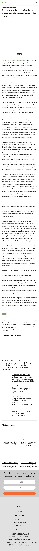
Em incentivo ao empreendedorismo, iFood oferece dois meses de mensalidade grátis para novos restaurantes (18, 366)
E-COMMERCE (19, 314)
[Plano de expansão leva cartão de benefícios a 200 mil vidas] (28, 432)
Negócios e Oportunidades (11, 360)
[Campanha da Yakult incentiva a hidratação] (10, 432)
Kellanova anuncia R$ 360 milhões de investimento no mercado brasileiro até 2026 (23, 379)
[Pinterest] (12, 20)
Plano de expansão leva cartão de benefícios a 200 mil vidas (28, 443)
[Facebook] (4, 20)
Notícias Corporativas (9, 7)
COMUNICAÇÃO (10, 314)
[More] (21, 20)
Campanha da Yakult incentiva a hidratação (10, 442)
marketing (32, 314)
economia (25, 314)
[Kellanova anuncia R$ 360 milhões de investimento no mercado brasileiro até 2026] (6, 378)
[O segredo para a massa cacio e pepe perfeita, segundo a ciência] (6, 389)
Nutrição (15, 409)
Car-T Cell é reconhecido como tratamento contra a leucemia (28, 466)
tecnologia (5, 316)
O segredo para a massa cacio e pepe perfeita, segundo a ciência (21, 390)
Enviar (19, 493)
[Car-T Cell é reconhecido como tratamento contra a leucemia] (28, 455)
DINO (5, 16)
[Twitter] (8, 20)
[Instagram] (19, 503)
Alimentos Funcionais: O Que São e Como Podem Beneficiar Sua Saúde (21, 413)
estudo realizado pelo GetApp (17, 60)
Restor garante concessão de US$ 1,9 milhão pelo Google (10, 466)
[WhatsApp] (17, 20)
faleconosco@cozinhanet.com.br (19, 539)
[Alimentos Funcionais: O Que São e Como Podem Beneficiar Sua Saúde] (6, 412)
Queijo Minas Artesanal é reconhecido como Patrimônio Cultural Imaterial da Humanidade (22, 401)
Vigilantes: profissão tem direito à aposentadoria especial (29, 324)
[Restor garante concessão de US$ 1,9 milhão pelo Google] (10, 455)
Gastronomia (16, 385)
